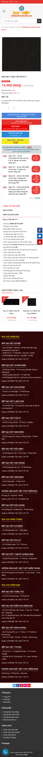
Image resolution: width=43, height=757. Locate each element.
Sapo (25, 754)
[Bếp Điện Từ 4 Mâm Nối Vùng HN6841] (31, 301)
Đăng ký (11, 1)
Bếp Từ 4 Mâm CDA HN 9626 (11, 312)
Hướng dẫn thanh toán (11, 714)
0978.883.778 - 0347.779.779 (17, 485)
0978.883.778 (12, 359)
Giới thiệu (6, 699)
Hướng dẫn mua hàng (11, 712)
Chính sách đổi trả (9, 735)
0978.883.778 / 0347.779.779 (17, 600)
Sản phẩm (7, 702)
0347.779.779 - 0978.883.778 (17, 499)
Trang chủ (6, 697)
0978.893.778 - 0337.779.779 (17, 663)
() (18, 1)
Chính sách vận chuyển (11, 732)
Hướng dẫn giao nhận (11, 717)
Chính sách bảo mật (10, 730)
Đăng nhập (5, 1)
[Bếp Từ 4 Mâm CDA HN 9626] (11, 301)
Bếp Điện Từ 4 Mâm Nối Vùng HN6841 (31, 312)
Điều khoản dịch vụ (10, 720)
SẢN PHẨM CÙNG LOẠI (12, 290)
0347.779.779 (23, 359)
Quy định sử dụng (9, 737)
